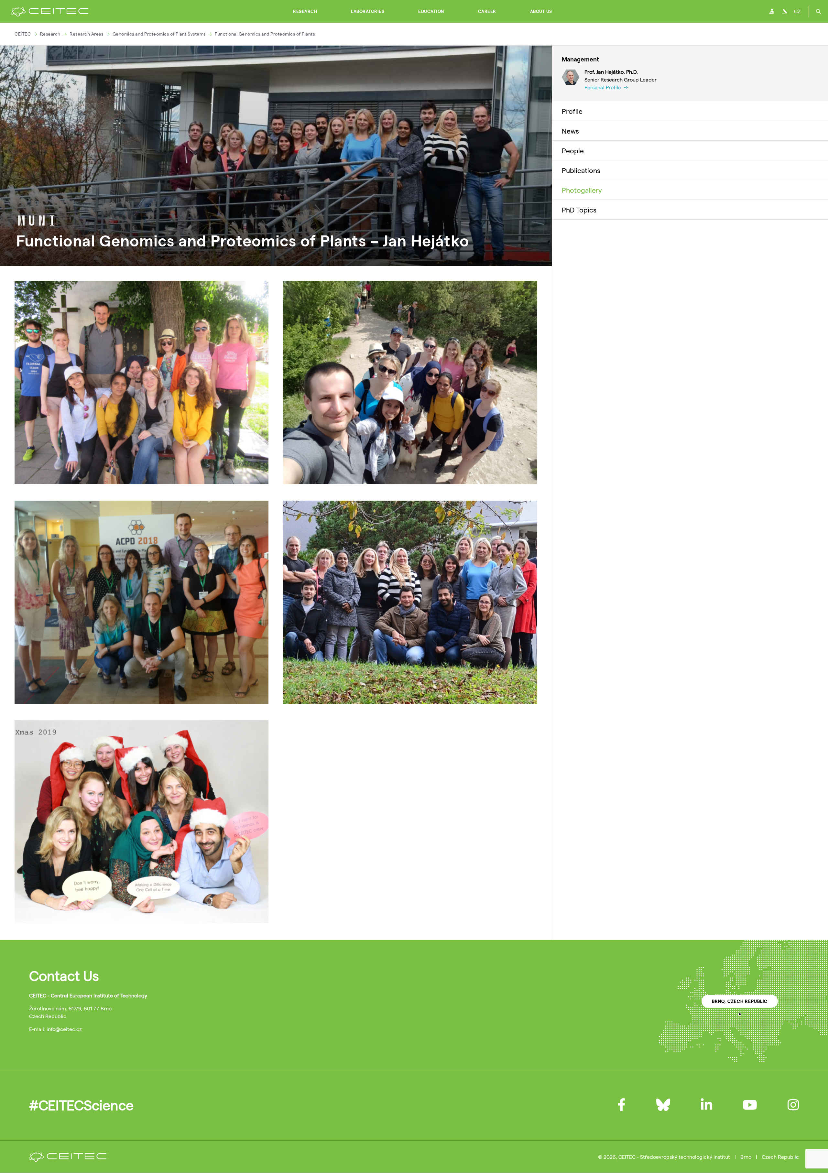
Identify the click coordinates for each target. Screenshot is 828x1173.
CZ (797, 11)
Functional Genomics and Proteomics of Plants (265, 34)
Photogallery (582, 190)
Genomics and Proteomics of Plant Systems (159, 34)
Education (431, 11)
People (573, 150)
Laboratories (367, 11)
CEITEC (23, 34)
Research (305, 11)
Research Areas (86, 34)
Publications (581, 170)
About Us (541, 11)
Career (487, 11)
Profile (572, 111)
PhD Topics (579, 209)
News (570, 130)
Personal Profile (603, 87)
